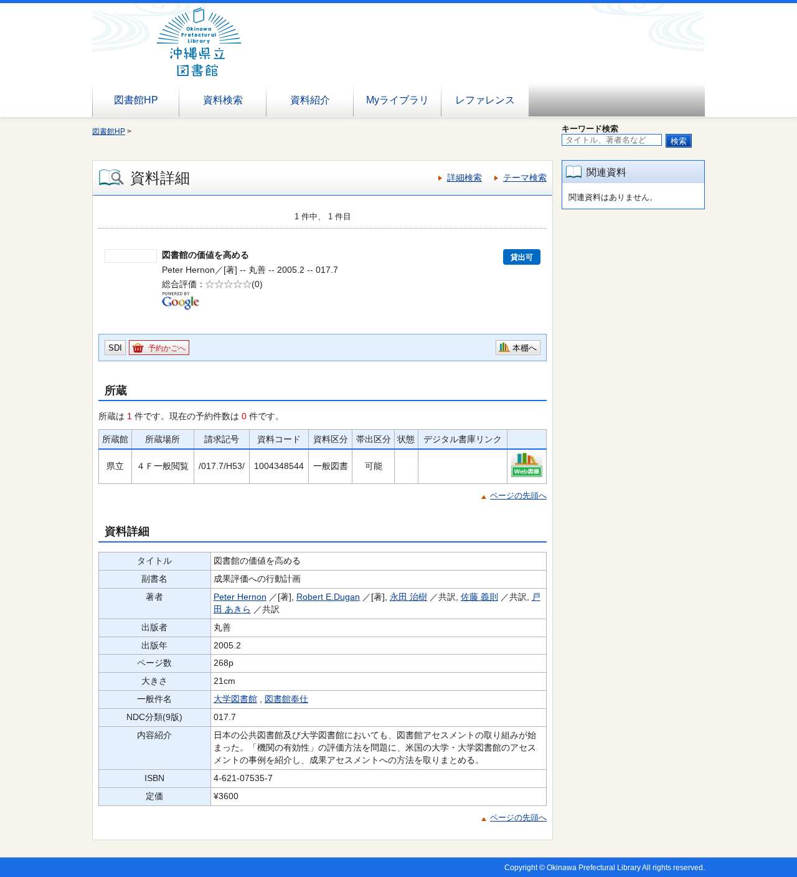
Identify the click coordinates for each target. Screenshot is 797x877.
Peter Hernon (240, 597)
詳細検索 (464, 178)
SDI (115, 348)
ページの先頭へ (518, 495)
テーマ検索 (525, 178)
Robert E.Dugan (328, 597)
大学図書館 (235, 699)
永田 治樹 (408, 597)
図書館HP (136, 100)
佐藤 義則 (479, 597)
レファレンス (485, 100)
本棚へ (524, 348)
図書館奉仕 (286, 699)
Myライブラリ (397, 100)
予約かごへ (167, 348)
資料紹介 (310, 100)
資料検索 (223, 100)
